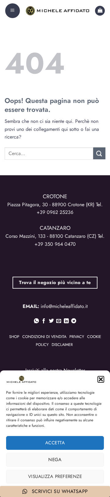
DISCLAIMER (62, 344)
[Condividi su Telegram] (73, 321)
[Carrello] (100, 11)
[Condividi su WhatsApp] (36, 321)
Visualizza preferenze (55, 476)
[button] (101, 379)
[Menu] (12, 10)
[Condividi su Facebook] (43, 321)
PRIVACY (76, 337)
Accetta (55, 442)
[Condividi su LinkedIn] (66, 321)
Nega (55, 459)
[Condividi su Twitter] (51, 321)
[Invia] (99, 153)
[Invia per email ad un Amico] (58, 321)
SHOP (14, 337)
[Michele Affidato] (57, 10)
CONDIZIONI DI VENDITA (44, 337)
